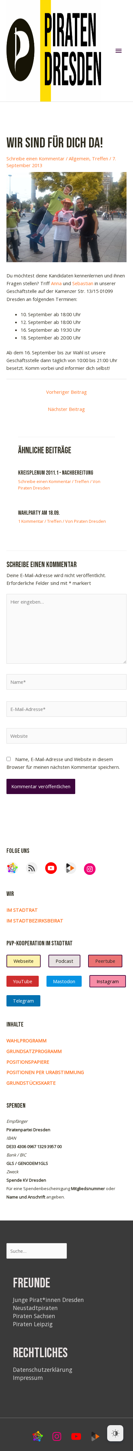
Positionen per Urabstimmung (45, 1072)
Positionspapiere (27, 1062)
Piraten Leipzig (33, 1324)
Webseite (24, 961)
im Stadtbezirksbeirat (34, 920)
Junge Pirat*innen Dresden (48, 1300)
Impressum (28, 1377)
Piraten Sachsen (34, 1316)
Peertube (105, 961)
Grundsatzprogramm (34, 1051)
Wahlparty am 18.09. (39, 513)
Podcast (64, 961)
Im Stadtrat (22, 910)
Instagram (108, 981)
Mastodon (64, 981)
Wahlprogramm (26, 1040)
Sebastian (82, 283)
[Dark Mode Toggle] (115, 1433)
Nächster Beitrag (66, 409)
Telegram (23, 1000)
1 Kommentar (31, 521)
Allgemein (79, 158)
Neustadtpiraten (35, 1308)
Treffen (100, 158)
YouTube (22, 981)
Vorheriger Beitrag (66, 392)
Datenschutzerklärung (42, 1369)
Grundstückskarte (31, 1083)
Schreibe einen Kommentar (35, 158)
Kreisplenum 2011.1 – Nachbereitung (55, 472)
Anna (56, 283)
